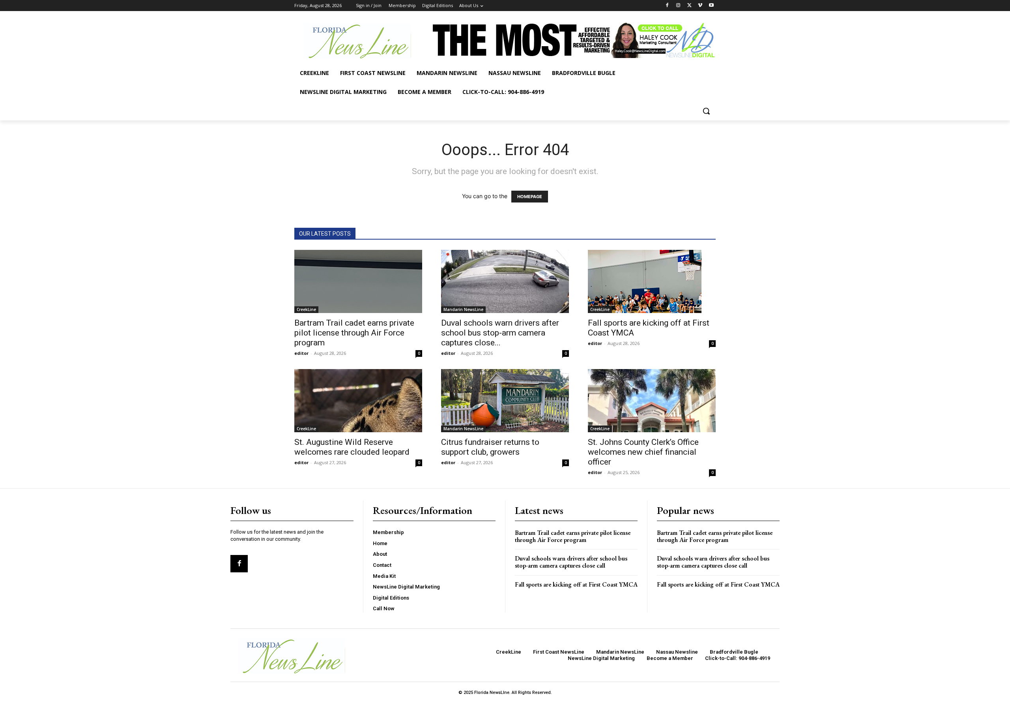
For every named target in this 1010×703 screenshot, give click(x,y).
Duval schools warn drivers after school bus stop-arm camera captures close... (500, 332)
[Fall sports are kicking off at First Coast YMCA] (652, 281)
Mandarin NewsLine (463, 309)
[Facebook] (667, 5)
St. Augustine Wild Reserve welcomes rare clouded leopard (352, 447)
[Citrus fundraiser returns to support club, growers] (505, 400)
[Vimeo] (700, 5)
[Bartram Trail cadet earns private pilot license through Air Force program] (358, 281)
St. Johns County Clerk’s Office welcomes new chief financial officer (643, 452)
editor (301, 353)
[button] (706, 110)
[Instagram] (678, 5)
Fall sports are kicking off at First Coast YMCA (576, 584)
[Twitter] (689, 5)
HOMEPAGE (529, 196)
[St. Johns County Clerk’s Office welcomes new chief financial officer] (652, 400)
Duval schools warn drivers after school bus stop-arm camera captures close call (571, 562)
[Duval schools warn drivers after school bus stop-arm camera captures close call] (505, 281)
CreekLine (306, 309)
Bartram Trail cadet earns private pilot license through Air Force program (354, 332)
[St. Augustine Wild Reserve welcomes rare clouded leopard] (358, 400)
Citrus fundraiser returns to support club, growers (490, 447)
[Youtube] (711, 5)
